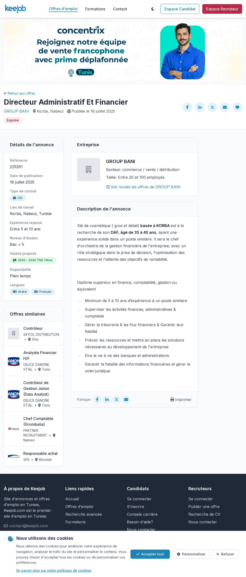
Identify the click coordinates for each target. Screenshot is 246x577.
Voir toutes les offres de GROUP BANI (146, 186)
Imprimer (183, 399)
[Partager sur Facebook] (187, 107)
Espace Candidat (180, 8)
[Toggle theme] (153, 9)
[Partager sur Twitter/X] (212, 107)
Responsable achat (40, 453)
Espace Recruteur (222, 8)
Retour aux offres (21, 93)
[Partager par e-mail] (225, 107)
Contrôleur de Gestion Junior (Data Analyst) (36, 388)
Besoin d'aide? (140, 522)
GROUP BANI (16, 111)
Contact (120, 8)
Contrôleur (33, 328)
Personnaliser (193, 554)
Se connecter (139, 498)
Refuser (227, 554)
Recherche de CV (204, 514)
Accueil (72, 498)
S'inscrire (135, 506)
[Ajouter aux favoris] (237, 107)
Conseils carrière (142, 514)
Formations (95, 8)
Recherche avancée (83, 514)
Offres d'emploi (63, 8)
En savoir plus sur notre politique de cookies (53, 570)
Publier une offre (204, 506)
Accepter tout (152, 554)
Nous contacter (141, 529)
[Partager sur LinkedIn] (200, 107)
